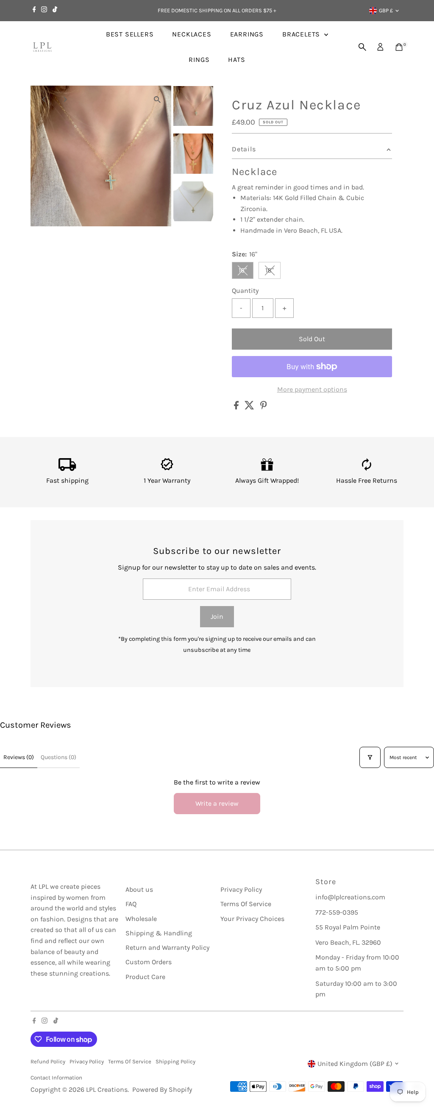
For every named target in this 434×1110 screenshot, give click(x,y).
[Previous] (44, 99)
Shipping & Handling (158, 933)
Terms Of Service (245, 904)
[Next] (65, 99)
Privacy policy (87, 1061)
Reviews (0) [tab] (18, 757)
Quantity (245, 291)
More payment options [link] (312, 389)
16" (246, 272)
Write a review (217, 803)
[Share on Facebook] (237, 407)
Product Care (145, 977)
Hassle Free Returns (366, 480)
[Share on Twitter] (250, 407)
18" (273, 272)
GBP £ (386, 10)
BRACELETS (302, 34)
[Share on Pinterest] (263, 407)
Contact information (56, 1077)
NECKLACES (191, 34)
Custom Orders (148, 962)
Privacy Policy (241, 889)
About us (139, 889)
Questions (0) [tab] (58, 757)
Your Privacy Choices (252, 919)
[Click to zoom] (157, 99)
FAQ (130, 904)
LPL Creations (107, 1089)
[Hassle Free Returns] (367, 469)
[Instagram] (44, 10)
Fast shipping (67, 480)
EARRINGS (247, 34)
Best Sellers (130, 34)
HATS (236, 60)
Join (217, 616)
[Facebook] (34, 10)
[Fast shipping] (67, 469)
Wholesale (141, 919)
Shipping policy (175, 1061)
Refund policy (48, 1061)
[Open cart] (399, 47)
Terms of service (129, 1061)
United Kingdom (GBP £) (354, 1064)
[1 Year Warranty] (167, 469)
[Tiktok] (54, 10)
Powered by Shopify (162, 1089)
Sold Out (312, 339)
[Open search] (362, 47)
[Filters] (370, 757)
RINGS (199, 60)
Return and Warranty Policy (167, 947)
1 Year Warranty (167, 480)
